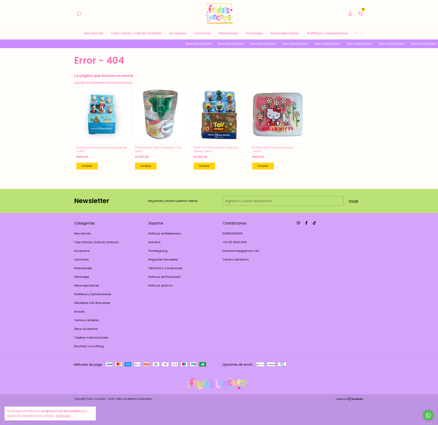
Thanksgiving (157, 251)
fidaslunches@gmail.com (240, 251)
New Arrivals (93, 33)
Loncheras (202, 33)
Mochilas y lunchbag (89, 346)
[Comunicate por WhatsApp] (428, 415)
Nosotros (154, 242)
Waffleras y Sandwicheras (327, 33)
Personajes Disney (285, 33)
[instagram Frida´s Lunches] (298, 223)
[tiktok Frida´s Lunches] (314, 223)
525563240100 (232, 233)
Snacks (79, 311)
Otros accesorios (86, 329)
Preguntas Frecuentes (163, 259)
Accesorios (177, 33)
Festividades (228, 33)
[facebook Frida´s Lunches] (306, 223)
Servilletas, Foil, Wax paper (92, 303)
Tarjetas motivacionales (91, 337)
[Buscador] (79, 13)
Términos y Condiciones (165, 268)
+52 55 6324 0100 (234, 242)
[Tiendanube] (349, 399)
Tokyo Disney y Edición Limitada (136, 33)
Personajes (254, 33)
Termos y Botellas (86, 320)
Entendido (63, 415)
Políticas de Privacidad (164, 277)
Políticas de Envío (160, 285)
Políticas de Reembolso (164, 233)
